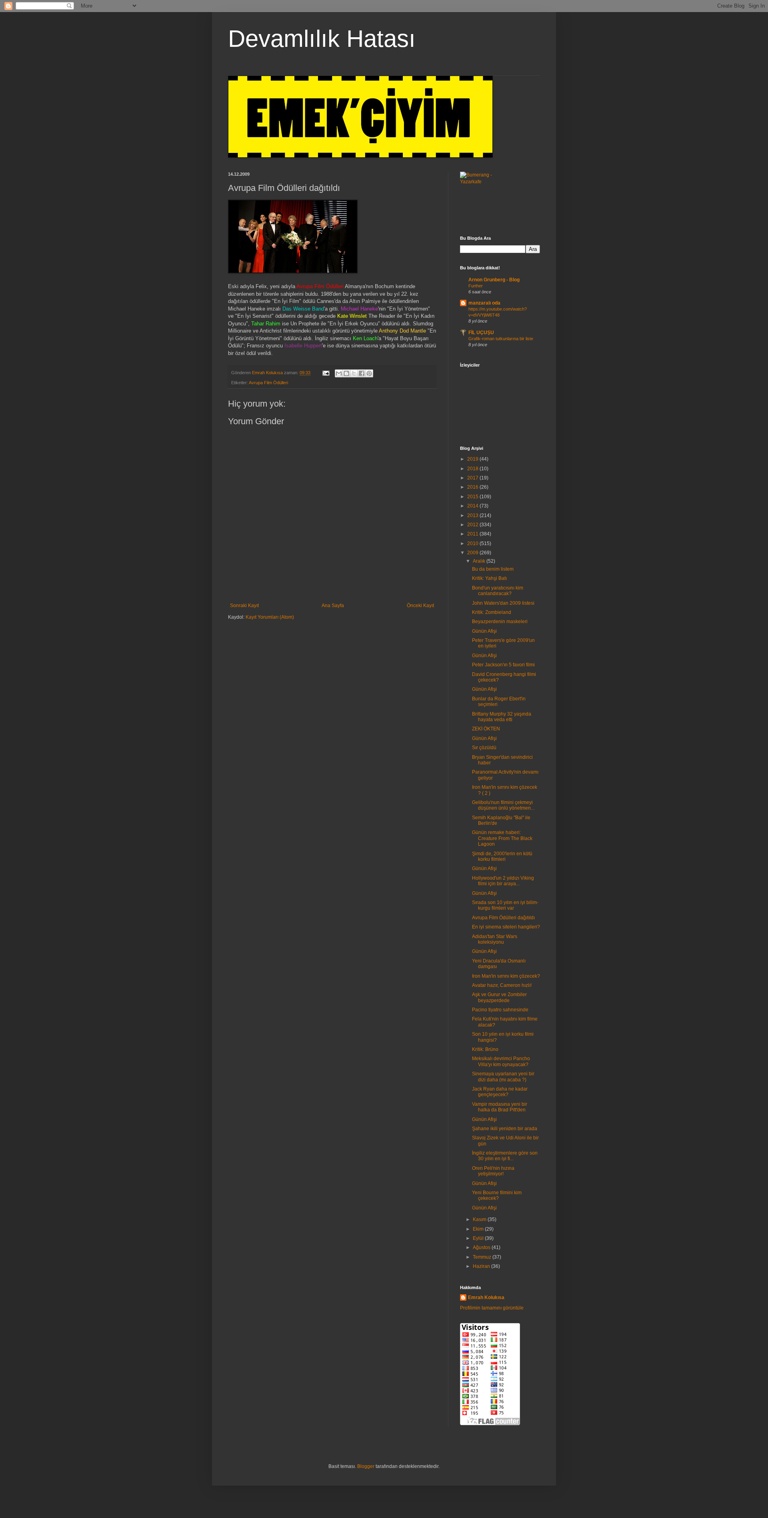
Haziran (482, 1266)
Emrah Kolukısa (486, 1297)
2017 (473, 478)
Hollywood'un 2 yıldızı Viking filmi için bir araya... (503, 880)
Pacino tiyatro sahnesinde (500, 1010)
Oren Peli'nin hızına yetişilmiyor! (493, 1171)
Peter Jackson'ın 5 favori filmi (503, 665)
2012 (473, 524)
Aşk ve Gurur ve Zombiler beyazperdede (499, 997)
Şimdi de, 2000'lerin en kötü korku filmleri (502, 856)
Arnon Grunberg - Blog (494, 280)
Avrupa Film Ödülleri (268, 382)
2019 (473, 459)
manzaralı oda (484, 303)
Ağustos (482, 1247)
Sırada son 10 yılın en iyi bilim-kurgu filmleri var (505, 905)
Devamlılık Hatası (322, 38)
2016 (473, 487)
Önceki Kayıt (420, 605)
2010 (473, 543)
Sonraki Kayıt (244, 605)
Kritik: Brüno (485, 1049)
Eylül (479, 1238)
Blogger (365, 1466)
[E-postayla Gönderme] (325, 372)
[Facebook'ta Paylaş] (362, 373)
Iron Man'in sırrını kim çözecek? (506, 976)
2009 (473, 552)
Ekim (479, 1229)
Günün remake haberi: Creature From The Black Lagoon (502, 838)
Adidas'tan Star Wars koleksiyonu (494, 939)
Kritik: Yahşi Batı (489, 578)
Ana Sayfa (333, 605)
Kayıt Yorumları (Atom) (270, 617)
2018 (473, 468)
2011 (473, 534)
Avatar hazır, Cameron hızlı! (502, 985)
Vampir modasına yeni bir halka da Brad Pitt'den (499, 1107)
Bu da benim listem (493, 569)
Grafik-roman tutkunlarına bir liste (500, 338)
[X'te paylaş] (354, 373)
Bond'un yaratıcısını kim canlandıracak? (497, 590)
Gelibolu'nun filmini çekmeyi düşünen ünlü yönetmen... (503, 805)
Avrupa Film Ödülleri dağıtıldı (503, 917)
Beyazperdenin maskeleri (500, 621)
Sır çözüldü (484, 747)
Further (475, 285)
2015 (473, 496)
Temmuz (482, 1257)
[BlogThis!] (346, 373)
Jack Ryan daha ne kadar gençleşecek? (500, 1091)
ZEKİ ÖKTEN (486, 729)
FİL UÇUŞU (481, 332)
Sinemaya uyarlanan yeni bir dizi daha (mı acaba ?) (503, 1076)
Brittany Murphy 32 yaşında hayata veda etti (501, 716)
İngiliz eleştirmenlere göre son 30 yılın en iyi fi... (505, 1155)
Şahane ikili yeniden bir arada (504, 1128)
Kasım (480, 1219)
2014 (473, 506)
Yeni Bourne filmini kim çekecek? (497, 1195)
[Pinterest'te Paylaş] (369, 373)
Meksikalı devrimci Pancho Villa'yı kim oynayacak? (501, 1061)
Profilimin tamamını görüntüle (492, 1308)
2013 (473, 515)
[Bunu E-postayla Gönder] (339, 373)
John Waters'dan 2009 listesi (503, 603)
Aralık (479, 561)
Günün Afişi (484, 631)
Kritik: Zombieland (491, 612)
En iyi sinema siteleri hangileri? (506, 927)
